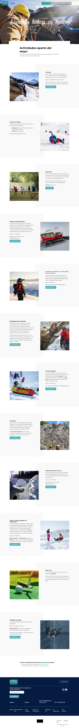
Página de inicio (39, 6)
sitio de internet (44, 664)
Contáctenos (64, 681)
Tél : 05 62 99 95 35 (59, 702)
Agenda (12, 702)
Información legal (59, 721)
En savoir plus (51, 86)
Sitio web (49, 188)
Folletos (27, 702)
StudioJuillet (65, 720)
